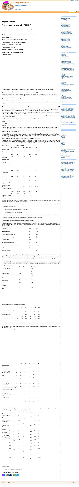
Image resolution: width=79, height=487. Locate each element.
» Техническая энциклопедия (66, 31)
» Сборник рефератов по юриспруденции (68, 117)
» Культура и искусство (65, 74)
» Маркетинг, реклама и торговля (67, 76)
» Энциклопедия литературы (66, 30)
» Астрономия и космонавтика (66, 58)
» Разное (62, 88)
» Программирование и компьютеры (67, 84)
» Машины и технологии (65, 23)
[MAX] (3, 475)
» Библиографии (64, 148)
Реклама (9, 482)
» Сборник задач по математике (66, 107)
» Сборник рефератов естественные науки (68, 121)
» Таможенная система (65, 93)
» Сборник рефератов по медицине (67, 109)
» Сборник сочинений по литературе (67, 122)
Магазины (34, 11)
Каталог (19, 11)
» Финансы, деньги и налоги (66, 97)
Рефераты (57, 11)
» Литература (63, 54)
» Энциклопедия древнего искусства (67, 35)
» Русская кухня (64, 45)
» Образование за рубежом (65, 156)
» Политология (63, 83)
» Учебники (63, 132)
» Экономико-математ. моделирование (67, 100)
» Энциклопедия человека (65, 39)
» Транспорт (63, 95)
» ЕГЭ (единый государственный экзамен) (68, 149)
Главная (3, 11)
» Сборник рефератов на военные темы (67, 114)
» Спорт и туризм (64, 91)
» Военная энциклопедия (65, 26)
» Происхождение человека (65, 25)
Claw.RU (74, 484)
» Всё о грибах (63, 44)
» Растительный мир (64, 20)
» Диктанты (63, 142)
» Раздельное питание (65, 46)
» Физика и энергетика (65, 56)
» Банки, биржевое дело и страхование (67, 60)
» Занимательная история (65, 24)
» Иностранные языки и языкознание (67, 69)
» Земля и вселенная (64, 21)
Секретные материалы (74, 0)
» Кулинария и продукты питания (67, 72)
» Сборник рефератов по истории (67, 110)
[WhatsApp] (15, 475)
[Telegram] (18, 475)
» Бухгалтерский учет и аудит (66, 62)
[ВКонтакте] (4, 475)
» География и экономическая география (68, 64)
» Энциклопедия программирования (67, 34)
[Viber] (13, 475)
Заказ (27, 11)
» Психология (63, 86)
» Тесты (62, 146)
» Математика (63, 55)
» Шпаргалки (63, 134)
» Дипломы (63, 137)
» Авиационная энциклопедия (66, 32)
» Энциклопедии (64, 48)
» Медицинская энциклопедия (66, 47)
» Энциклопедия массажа (65, 38)
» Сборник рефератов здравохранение (67, 108)
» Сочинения (63, 150)
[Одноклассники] (6, 475)
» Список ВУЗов (64, 152)
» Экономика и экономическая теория (67, 99)
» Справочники (64, 139)
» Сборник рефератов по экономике (67, 111)
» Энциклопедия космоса (65, 37)
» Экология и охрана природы (66, 98)
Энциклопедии (41, 11)
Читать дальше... (64, 178)
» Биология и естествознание (66, 61)
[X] (10, 475)
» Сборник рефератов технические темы (68, 118)
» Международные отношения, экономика (68, 78)
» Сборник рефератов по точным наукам (68, 115)
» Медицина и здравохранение (66, 77)
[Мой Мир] (8, 475)
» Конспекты (63, 145)
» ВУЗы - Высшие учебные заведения (67, 151)
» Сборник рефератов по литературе (67, 112)
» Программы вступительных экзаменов (68, 153)
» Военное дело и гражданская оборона (67, 63)
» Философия (63, 96)
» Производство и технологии (66, 85)
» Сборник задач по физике (66, 105)
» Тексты (62, 143)
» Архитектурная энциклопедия (66, 33)
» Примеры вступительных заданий (67, 155)
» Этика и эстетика (64, 102)
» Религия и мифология (65, 89)
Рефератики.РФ (74, 485)
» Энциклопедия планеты (65, 27)
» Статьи (62, 131)
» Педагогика (63, 82)
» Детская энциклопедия (65, 18)
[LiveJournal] (11, 475)
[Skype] (17, 475)
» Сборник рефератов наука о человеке (67, 119)
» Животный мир (64, 19)
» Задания (63, 144)
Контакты (73, 482)
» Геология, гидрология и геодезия (67, 65)
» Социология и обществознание (66, 90)
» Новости (63, 157)
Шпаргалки (50, 11)
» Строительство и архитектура (66, 92)
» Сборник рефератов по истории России (68, 116)
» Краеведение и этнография (66, 71)
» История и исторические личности (67, 70)
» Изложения (63, 141)
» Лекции (62, 138)
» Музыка (63, 81)
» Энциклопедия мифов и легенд (66, 42)
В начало (11, 11)
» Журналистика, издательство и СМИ (67, 68)
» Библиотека (63, 135)
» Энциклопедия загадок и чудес (66, 41)
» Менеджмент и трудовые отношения (67, 79)
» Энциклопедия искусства (65, 40)
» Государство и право (65, 67)
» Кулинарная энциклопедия (66, 28)
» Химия (62, 57)
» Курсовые (63, 136)
